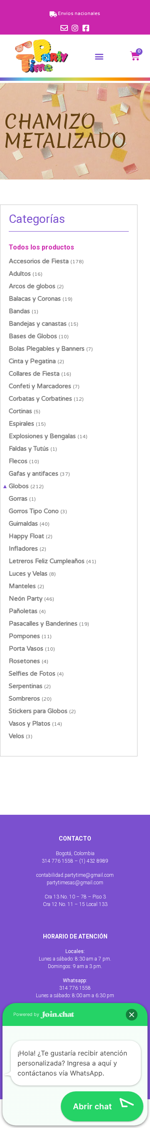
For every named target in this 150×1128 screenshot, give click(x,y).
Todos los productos (41, 247)
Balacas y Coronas (35, 298)
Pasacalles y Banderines (43, 623)
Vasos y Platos (29, 723)
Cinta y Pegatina (32, 361)
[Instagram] (75, 28)
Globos (19, 486)
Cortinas (20, 411)
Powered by (26, 1014)
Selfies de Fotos (32, 673)
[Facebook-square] (86, 28)
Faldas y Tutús (29, 448)
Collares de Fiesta (34, 373)
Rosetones (24, 661)
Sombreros (24, 698)
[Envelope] (64, 28)
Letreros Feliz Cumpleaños (47, 561)
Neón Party (25, 598)
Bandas (19, 311)
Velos (16, 736)
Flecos (18, 461)
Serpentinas (25, 686)
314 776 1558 (75, 988)
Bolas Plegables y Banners (47, 348)
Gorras (18, 498)
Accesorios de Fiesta (39, 261)
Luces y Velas (28, 573)
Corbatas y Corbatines (40, 398)
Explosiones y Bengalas (42, 436)
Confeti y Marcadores (40, 386)
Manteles (22, 586)
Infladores (23, 548)
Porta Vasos (26, 648)
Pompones (24, 636)
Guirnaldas (23, 523)
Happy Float (26, 536)
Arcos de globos (32, 286)
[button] (99, 56)
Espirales (21, 423)
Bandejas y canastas (38, 323)
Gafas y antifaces (33, 473)
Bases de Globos (33, 336)
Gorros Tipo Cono (34, 511)
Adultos (20, 273)
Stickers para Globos (38, 711)
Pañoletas (23, 611)
